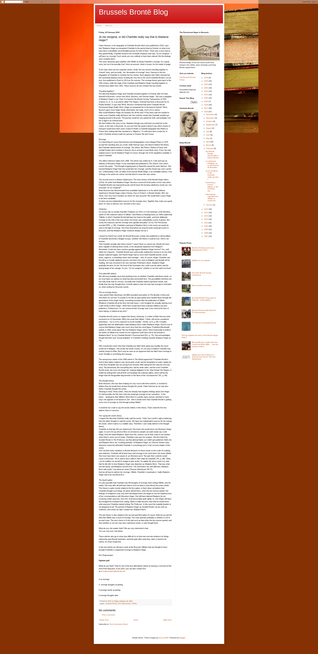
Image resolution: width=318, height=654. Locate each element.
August (209, 128)
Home (99, 25)
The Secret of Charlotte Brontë (204, 323)
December (210, 114)
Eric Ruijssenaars (124, 603)
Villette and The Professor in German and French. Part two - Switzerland (204, 357)
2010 (206, 226)
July (208, 131)
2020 (206, 98)
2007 (206, 236)
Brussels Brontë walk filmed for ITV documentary (204, 311)
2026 (206, 78)
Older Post (167, 620)
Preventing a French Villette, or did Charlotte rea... (212, 187)
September (210, 125)
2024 (206, 84)
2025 (206, 81)
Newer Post (103, 620)
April (208, 142)
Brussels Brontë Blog (133, 12)
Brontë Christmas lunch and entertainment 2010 (203, 249)
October (209, 121)
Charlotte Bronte (111, 603)
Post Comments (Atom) (119, 624)
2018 (206, 105)
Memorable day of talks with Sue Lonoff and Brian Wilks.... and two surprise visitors (205, 344)
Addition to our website (201, 260)
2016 (206, 112)
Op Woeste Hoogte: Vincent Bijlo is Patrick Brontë (212, 154)
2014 (206, 212)
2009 (206, 229)
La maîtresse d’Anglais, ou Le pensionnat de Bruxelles (212, 164)
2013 (206, 216)
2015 (206, 209)
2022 (206, 91)
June (208, 135)
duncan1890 (164, 638)
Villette (134, 603)
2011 (206, 223)
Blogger (182, 638)
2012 (206, 219)
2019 (206, 101)
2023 (206, 88)
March (209, 145)
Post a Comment (108, 615)
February (210, 148)
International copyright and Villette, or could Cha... (212, 197)
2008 (206, 233)
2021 (206, 95)
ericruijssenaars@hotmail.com (113, 571)
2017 (206, 108)
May (208, 138)
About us (108, 25)
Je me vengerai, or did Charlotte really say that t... (212, 175)
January (209, 205)
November (210, 118)
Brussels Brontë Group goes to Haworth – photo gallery (204, 299)
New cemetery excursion (201, 285)
